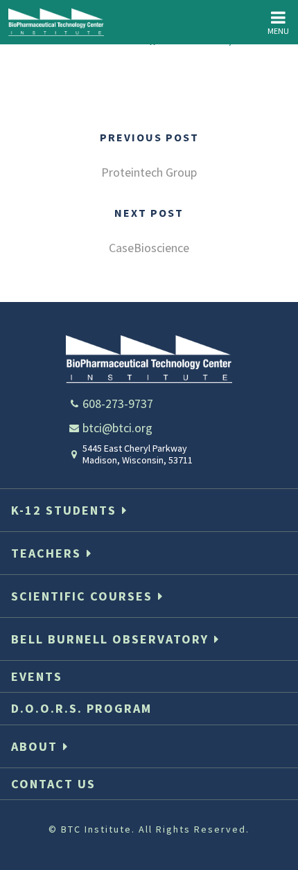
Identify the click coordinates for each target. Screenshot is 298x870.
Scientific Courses (81, 596)
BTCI (56, 22)
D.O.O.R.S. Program (81, 708)
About (34, 746)
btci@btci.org (117, 428)
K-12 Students (63, 510)
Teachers (46, 553)
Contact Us (53, 784)
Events (36, 676)
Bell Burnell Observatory (110, 639)
